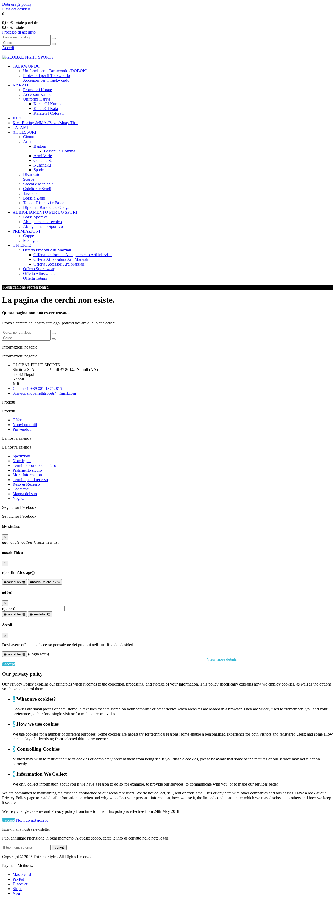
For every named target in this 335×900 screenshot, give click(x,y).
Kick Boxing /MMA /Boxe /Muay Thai (45, 122)
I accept (8, 664)
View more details (222, 659)
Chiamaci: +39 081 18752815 (37, 388)
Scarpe (28, 179)
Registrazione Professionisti (25, 287)
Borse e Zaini (34, 198)
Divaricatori (33, 174)
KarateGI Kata (46, 108)
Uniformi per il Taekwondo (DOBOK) (55, 71)
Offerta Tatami (35, 278)
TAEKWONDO (31, 66)
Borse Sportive (35, 217)
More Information (27, 475)
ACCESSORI (28, 132)
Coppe (28, 236)
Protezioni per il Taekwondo (46, 75)
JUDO (18, 118)
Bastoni (44, 146)
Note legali (22, 461)
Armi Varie (43, 155)
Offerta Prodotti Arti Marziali (51, 250)
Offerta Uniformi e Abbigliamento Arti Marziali (73, 254)
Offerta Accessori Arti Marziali (59, 264)
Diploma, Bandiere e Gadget (46, 207)
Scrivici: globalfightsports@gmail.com (44, 393)
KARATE (25, 85)
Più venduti (22, 429)
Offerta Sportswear (38, 269)
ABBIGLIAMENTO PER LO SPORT (49, 212)
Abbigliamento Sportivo (43, 226)
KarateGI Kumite (48, 104)
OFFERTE (26, 245)
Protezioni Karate (37, 89)
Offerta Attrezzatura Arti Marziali (61, 259)
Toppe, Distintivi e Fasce (43, 203)
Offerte (18, 420)
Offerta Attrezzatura (39, 273)
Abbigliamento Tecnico (42, 221)
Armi (31, 141)
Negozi (19, 498)
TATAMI (20, 127)
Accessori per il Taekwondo (46, 80)
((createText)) (40, 614)
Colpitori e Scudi (37, 188)
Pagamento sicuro (27, 470)
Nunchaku (42, 165)
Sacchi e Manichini (39, 184)
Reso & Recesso (26, 484)
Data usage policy (17, 4)
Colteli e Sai (44, 160)
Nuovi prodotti (25, 424)
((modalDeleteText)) (45, 582)
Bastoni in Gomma (59, 151)
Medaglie (30, 240)
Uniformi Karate (41, 99)
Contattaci (21, 489)
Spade (39, 170)
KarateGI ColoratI (49, 113)
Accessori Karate (37, 94)
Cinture (29, 137)
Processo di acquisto (19, 32)
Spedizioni (21, 456)
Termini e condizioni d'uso (34, 465)
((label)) (8, 608)
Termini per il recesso (30, 479)
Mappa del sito (25, 494)
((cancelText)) (14, 582)
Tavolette (30, 193)
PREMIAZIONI (30, 231)
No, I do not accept (32, 820)
